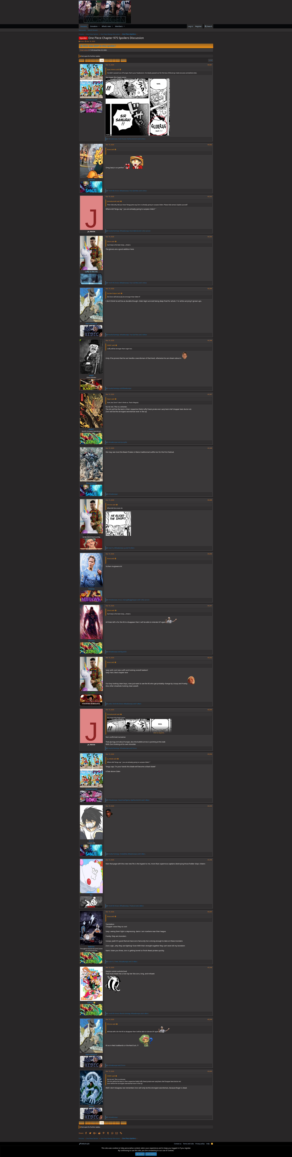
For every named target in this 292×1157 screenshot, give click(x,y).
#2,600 (210, 1071)
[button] (99, 26)
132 (110, 60)
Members (119, 26)
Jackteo (91, 179)
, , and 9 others (126, 854)
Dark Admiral (91, 323)
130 (101, 60)
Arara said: (110, 149)
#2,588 (210, 448)
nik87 (91, 375)
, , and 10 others (121, 548)
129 (97, 60)
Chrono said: (111, 505)
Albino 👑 (91, 1002)
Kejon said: (110, 399)
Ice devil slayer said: (113, 293)
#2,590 (210, 554)
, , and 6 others (127, 191)
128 (93, 60)
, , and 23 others (122, 962)
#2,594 (210, 754)
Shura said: (111, 241)
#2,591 (210, 606)
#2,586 (210, 340)
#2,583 (210, 197)
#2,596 (210, 860)
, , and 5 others (126, 139)
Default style (85, 1144)
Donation (94, 26)
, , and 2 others (128, 800)
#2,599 (210, 1019)
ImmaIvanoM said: (113, 201)
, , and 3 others (127, 335)
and (119, 388)
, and (122, 748)
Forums (83, 26)
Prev (81, 60)
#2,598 (210, 967)
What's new (106, 26)
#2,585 (210, 289)
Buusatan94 (91, 483)
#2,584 (210, 237)
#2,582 (210, 145)
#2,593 (210, 710)
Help (208, 1144)
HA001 (91, 429)
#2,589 (210, 500)
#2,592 (210, 658)
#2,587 (210, 394)
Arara (82, 41)
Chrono (91, 640)
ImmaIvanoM (91, 100)
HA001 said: (111, 345)
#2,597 (210, 912)
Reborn (91, 946)
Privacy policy (200, 1144)
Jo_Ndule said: (112, 759)
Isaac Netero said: (113, 69)
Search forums (93, 30)
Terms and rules (188, 1144)
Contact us (177, 1144)
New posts (82, 30)
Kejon (91, 1106)
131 (106, 60)
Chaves (91, 589)
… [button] (89, 60)
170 (118, 60)
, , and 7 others (124, 704)
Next (123, 60)
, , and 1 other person (129, 231)
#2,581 (210, 65)
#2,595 (210, 806)
